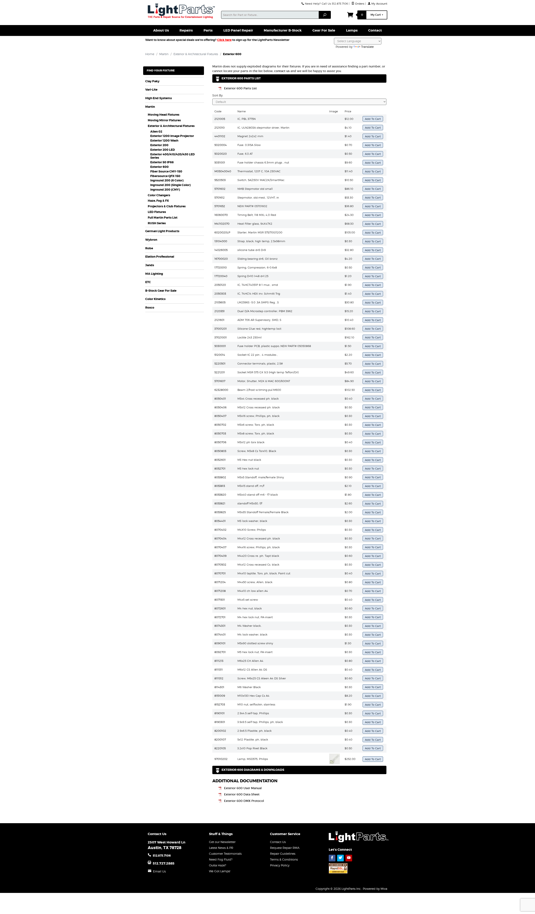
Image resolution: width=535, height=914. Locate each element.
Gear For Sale (323, 30)
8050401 (220, 398)
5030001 (220, 346)
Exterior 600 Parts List (240, 88)
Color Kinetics (155, 299)
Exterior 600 (159, 167)
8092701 (220, 652)
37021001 (220, 337)
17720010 (220, 267)
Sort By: (217, 95)
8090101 (219, 643)
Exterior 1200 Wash (164, 140)
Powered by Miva (375, 888)
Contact (375, 30)
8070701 (220, 573)
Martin (150, 107)
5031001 (219, 162)
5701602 (219, 188)
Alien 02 (156, 131)
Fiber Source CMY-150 (166, 171)
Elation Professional (159, 257)
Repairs (186, 30)
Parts (208, 30)
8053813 (219, 485)
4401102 (219, 136)
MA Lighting (154, 274)
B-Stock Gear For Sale (160, 291)
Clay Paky (152, 81)
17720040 (220, 276)
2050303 (220, 293)
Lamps (352, 30)
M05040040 (222, 171)
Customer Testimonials (225, 853)
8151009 (219, 695)
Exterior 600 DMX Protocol (244, 801)
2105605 (219, 302)
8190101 (219, 713)
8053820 (220, 494)
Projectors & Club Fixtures (167, 206)
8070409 (220, 555)
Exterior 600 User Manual (243, 788)
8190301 (219, 722)
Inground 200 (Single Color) (170, 185)
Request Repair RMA (284, 847)
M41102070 (221, 223)
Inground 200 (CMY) (165, 189)
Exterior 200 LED (162, 150)
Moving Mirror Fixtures (164, 120)
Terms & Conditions (284, 859)
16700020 (221, 258)
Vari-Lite (151, 90)
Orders (359, 3)
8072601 (220, 608)
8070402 (220, 529)
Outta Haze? (217, 865)
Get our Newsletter (222, 842)
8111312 (218, 678)
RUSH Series (157, 223)
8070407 (220, 547)
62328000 (221, 389)
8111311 (218, 669)
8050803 (220, 451)
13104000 (220, 241)
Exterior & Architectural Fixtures (171, 126)
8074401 (220, 634)
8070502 (220, 564)
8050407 (220, 416)
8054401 (220, 521)
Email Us (159, 871)
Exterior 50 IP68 (162, 162)
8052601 (220, 459)
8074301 (219, 625)
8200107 (220, 739)
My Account (379, 3)
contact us (282, 71)
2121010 (219, 127)
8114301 (219, 687)
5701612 (219, 197)
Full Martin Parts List (162, 217)
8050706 (220, 442)
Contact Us (278, 842)
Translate (367, 46)
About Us (161, 30)
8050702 (220, 424)
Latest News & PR (221, 847)
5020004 (220, 145)
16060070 (221, 214)
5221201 (219, 372)
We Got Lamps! (219, 871)
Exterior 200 (159, 145)
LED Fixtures (157, 212)
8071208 (220, 590)
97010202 (221, 759)
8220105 (220, 748)
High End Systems (158, 98)
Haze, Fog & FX (158, 201)
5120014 (219, 354)
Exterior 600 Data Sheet (242, 794)
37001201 (220, 328)
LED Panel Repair (238, 30)
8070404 (220, 538)
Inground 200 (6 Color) (166, 180)
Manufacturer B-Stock (283, 30)
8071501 (219, 599)
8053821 (219, 503)
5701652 (219, 206)
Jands (149, 265)
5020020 (220, 153)
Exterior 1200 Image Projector (172, 136)
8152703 (219, 704)
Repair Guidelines (282, 853)
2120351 (219, 311)
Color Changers (159, 195)
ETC (148, 282)
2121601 (219, 320)
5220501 (219, 363)
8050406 (220, 407)
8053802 (220, 477)
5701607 (219, 381)
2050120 (220, 284)
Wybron (151, 240)
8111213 (218, 660)
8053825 (220, 512)
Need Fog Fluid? (220, 859)
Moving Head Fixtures (163, 114)
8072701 (219, 617)
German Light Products (162, 231)
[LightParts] (182, 11)
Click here (224, 40)
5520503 (220, 180)
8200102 (220, 730)
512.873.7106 (162, 855)
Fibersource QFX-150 (165, 176)
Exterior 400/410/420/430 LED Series (172, 156)
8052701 (219, 468)
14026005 (221, 250)
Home (149, 54)
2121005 (219, 118)
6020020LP (222, 232)
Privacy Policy (279, 865)
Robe (149, 248)
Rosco (149, 308)
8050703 (220, 433)
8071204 (220, 582)
